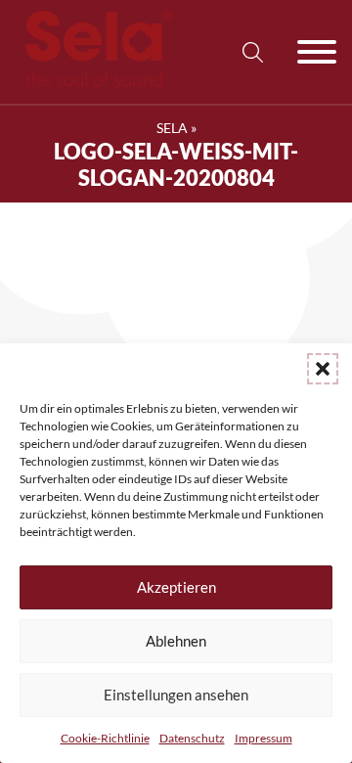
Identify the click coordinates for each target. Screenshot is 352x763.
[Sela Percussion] (94, 81)
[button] (322, 369)
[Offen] (316, 52)
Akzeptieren (176, 587)
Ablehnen (176, 641)
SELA (172, 127)
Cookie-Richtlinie (105, 738)
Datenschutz (192, 738)
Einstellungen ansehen (176, 694)
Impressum (263, 738)
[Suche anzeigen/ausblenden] (252, 51)
